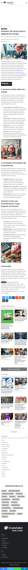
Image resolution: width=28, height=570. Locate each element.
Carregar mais (14, 431)
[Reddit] (20, 297)
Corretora (4, 450)
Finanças (4, 465)
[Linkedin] (10, 297)
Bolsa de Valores (5, 444)
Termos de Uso (5, 543)
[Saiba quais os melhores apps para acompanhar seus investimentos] (21, 313)
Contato (4, 540)
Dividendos (4, 457)
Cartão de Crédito (6, 446)
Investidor (25, 562)
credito (4, 496)
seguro (20, 513)
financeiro (5, 502)
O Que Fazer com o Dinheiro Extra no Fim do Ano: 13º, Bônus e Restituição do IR (7, 326)
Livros (3, 471)
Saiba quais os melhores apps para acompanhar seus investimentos (21, 319)
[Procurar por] (26, 3)
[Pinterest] (16, 297)
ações (18, 284)
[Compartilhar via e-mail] (3, 300)
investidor (5, 505)
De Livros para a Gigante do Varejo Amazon (17, 287)
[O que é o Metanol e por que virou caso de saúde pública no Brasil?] (7, 400)
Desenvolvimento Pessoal (7, 455)
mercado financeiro (8, 513)
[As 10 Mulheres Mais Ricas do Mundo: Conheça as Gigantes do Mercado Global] (21, 400)
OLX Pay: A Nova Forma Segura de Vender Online (6, 423)
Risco (2, 293)
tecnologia (6, 293)
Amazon (4, 61)
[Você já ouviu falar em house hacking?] (7, 335)
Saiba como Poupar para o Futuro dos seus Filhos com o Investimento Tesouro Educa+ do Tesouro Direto (20, 360)
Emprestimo (4, 463)
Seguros (3, 476)
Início (3, 25)
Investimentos (8, 25)
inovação (6, 289)
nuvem (16, 289)
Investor (4, 554)
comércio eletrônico (5, 287)
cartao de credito (7, 493)
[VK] (23, 297)
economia (21, 496)
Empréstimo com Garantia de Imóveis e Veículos (20, 388)
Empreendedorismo (6, 461)
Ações (3, 440)
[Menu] (1, 3)
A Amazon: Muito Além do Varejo (13, 282)
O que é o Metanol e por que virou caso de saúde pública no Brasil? (7, 406)
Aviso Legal (4, 547)
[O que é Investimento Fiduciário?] (7, 351)
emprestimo (6, 499)
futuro (2, 289)
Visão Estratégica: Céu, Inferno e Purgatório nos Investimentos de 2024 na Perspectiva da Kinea (21, 342)
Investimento (11, 289)
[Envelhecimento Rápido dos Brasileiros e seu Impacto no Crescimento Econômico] (21, 416)
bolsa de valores (14, 491)
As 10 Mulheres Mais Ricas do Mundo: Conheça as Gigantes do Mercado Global (20, 407)
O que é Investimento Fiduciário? (6, 357)
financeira (16, 499)
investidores (19, 70)
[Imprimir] (7, 300)
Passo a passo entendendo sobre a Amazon (9, 291)
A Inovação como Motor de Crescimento (8, 284)
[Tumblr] (13, 297)
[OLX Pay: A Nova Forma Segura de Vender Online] (7, 416)
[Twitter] (7, 297)
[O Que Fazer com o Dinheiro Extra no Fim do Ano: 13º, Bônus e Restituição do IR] (7, 316)
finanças (14, 502)
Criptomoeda (4, 452)
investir (4, 511)
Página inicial (5, 538)
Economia (4, 459)
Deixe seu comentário (14, 369)
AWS (24, 285)
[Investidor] (8, 3)
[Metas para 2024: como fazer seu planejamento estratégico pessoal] (7, 383)
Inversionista (5, 557)
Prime (19, 291)
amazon (21, 284)
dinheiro (12, 496)
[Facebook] (3, 297)
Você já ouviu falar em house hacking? (6, 341)
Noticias (3, 474)
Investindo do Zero (6, 469)
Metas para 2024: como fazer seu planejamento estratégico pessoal (7, 391)
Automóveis (4, 442)
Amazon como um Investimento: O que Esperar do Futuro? (11, 285)
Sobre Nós (4, 545)
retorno (23, 291)
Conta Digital (4, 448)
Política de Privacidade (14, 564)
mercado (12, 511)
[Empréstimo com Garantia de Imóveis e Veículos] (21, 381)
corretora (19, 493)
